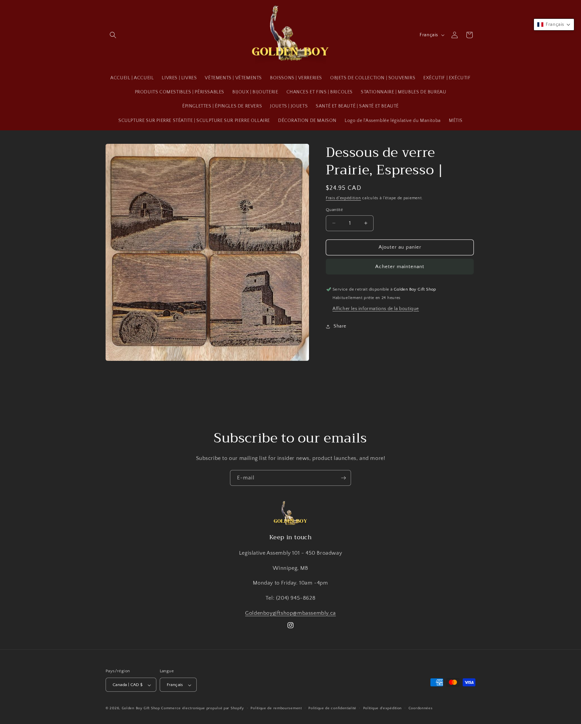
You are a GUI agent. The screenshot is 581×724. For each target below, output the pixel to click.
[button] (113, 35)
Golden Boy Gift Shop (141, 709)
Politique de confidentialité (332, 708)
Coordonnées (421, 708)
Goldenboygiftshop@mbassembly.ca (290, 613)
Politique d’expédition (382, 708)
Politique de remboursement (276, 708)
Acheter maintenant (399, 266)
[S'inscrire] (343, 478)
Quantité (334, 209)
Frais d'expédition (343, 198)
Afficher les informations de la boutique (376, 308)
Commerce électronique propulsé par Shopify (202, 709)
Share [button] (340, 326)
